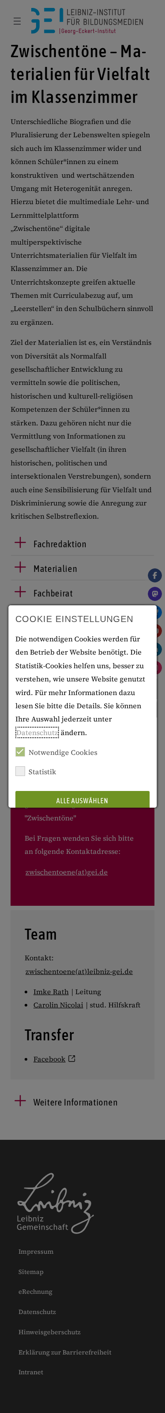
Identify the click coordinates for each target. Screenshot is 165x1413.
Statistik (42, 771)
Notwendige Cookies (63, 752)
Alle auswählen (83, 801)
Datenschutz (37, 732)
